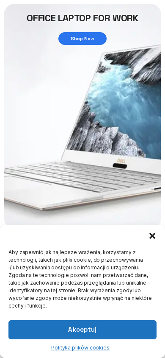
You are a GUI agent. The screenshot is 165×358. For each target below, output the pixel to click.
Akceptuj (82, 329)
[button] (152, 236)
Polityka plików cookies (80, 347)
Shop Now (83, 39)
